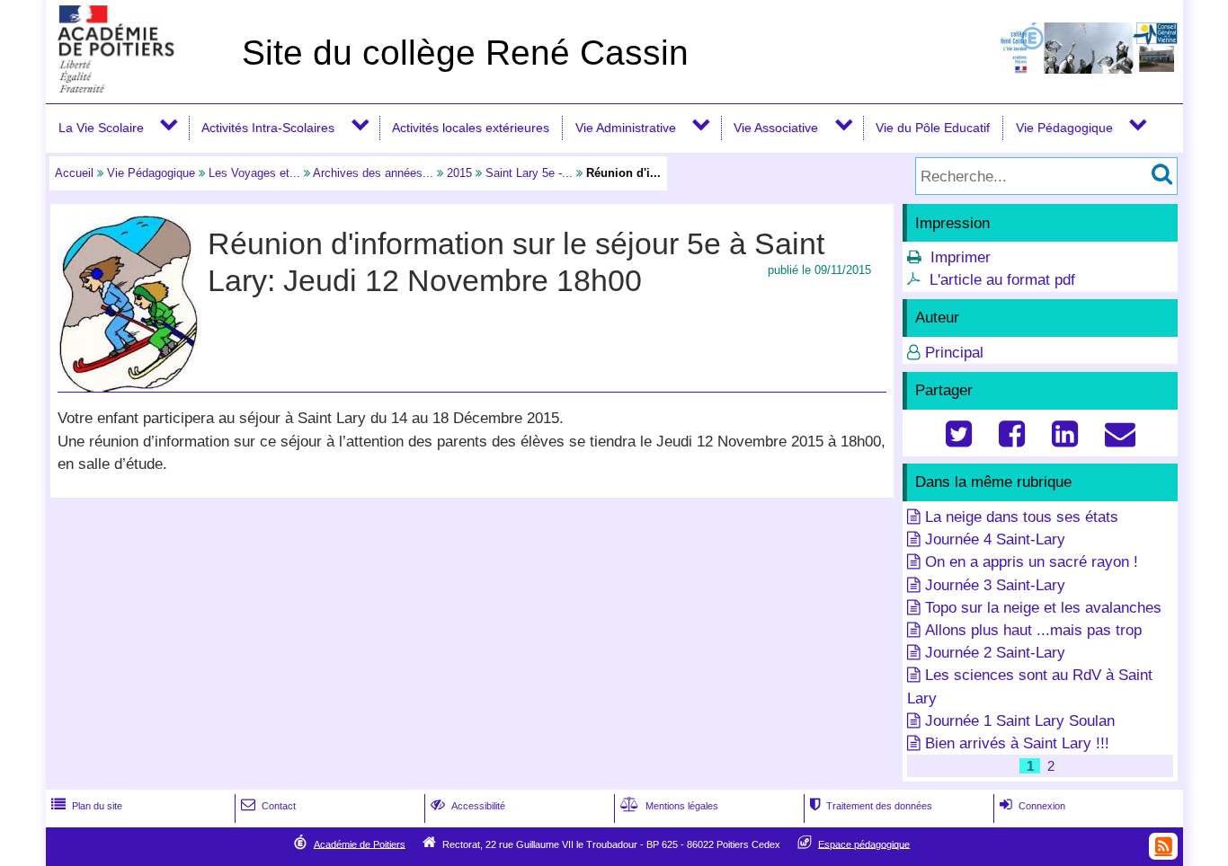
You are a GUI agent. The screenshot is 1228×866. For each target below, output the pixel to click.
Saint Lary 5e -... (529, 173)
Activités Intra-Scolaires (267, 127)
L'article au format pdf (1002, 279)
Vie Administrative (625, 127)
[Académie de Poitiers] (140, 87)
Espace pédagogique (864, 843)
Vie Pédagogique (1064, 127)
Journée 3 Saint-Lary (995, 585)
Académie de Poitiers (359, 843)
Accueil (74, 173)
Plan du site (86, 805)
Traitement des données (871, 805)
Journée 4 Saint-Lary (995, 539)
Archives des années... (373, 173)
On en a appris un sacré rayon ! (1031, 561)
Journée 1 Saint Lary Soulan (1020, 720)
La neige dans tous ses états (1021, 517)
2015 (459, 173)
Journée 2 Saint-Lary (995, 652)
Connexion (1032, 805)
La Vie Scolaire (101, 127)
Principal (954, 352)
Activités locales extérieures (470, 127)
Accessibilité (468, 805)
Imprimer (960, 257)
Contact (268, 805)
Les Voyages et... (254, 173)
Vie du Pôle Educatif (933, 127)
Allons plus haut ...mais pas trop (1033, 630)
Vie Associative (776, 127)
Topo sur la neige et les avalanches (1043, 607)
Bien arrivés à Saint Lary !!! (1017, 743)
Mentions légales (669, 805)
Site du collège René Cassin (465, 52)
